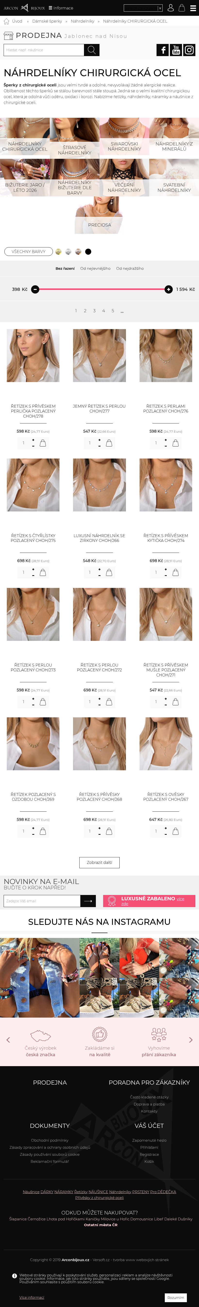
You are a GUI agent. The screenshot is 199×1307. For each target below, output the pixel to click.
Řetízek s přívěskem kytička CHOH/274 (165, 538)
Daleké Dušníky (178, 1219)
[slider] (35, 289)
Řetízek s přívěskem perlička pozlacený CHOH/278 (33, 411)
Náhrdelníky (82, 21)
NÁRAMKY (63, 1191)
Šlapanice (18, 1219)
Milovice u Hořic (115, 1219)
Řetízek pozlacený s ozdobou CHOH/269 (33, 797)
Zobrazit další (99, 862)
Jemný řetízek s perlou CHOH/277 (99, 409)
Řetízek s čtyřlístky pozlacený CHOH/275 (33, 538)
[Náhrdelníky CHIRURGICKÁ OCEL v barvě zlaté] (58, 251)
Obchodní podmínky (49, 1140)
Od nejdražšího (130, 268)
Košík (149, 1161)
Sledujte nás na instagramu (99, 922)
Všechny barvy (28, 251)
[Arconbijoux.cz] (24, 8)
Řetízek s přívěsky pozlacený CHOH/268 (99, 797)
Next (190, 1042)
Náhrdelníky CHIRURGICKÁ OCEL (135, 21)
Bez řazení (65, 268)
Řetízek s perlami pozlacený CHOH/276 (165, 409)
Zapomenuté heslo (149, 1140)
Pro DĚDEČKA (163, 1191)
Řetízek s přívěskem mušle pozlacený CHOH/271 (165, 670)
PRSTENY (140, 1191)
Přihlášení (149, 1147)
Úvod (17, 21)
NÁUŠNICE (98, 1191)
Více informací (31, 1297)
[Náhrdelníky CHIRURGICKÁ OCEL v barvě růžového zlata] (78, 251)
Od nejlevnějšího (95, 268)
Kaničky (93, 1219)
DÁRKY (47, 1191)
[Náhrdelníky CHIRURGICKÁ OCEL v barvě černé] (88, 251)
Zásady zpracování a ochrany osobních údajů (49, 1147)
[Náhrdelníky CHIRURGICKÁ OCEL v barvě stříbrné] (68, 251)
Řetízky (81, 1191)
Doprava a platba (149, 1104)
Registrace (149, 1154)
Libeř (158, 1219)
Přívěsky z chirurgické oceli (99, 1197)
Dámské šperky (47, 21)
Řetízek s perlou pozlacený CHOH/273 (33, 668)
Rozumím (175, 1298)
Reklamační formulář (50, 1161)
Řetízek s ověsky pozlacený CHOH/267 (165, 797)
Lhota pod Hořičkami (66, 1219)
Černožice (37, 1219)
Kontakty (149, 1111)
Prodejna (72, 35)
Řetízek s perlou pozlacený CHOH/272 (99, 668)
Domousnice (141, 1219)
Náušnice (31, 1191)
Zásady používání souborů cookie (50, 1154)
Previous (8, 1042)
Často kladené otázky (149, 1097)
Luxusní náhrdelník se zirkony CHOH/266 (99, 538)
